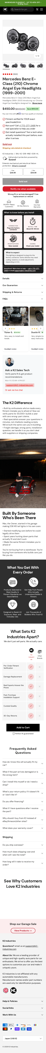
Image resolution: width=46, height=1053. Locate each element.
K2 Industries (8, 154)
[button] (37, 9)
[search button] (12, 10)
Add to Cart (23, 727)
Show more (37, 103)
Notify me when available (23, 189)
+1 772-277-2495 (27, 125)
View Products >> (23, 930)
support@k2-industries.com (25, 271)
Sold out (23, 181)
